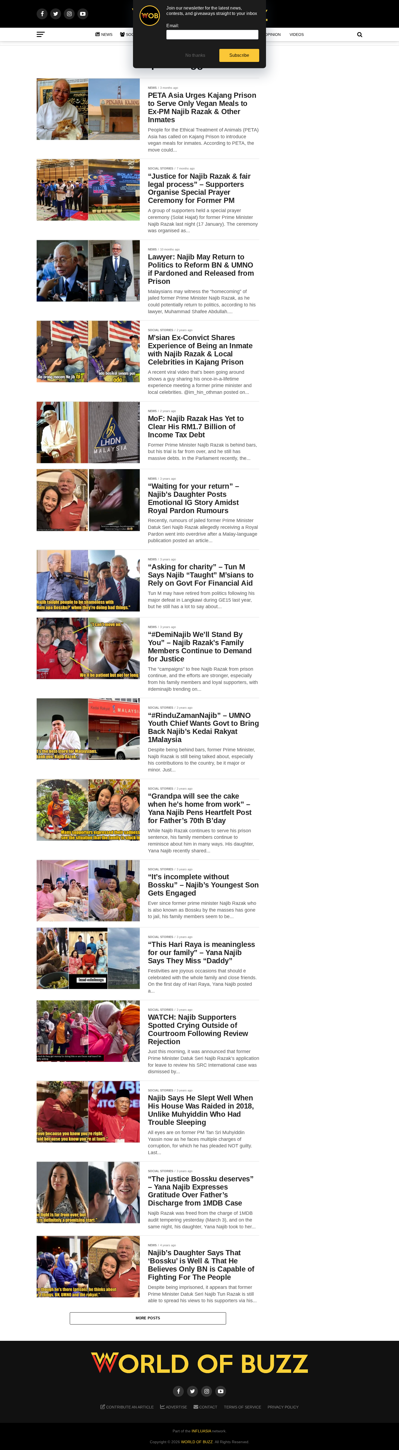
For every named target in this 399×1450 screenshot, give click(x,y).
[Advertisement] (319, 163)
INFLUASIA (201, 1431)
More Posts (148, 1318)
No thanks (195, 55)
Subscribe (239, 55)
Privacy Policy (283, 1407)
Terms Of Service (242, 1407)
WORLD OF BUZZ (197, 1442)
